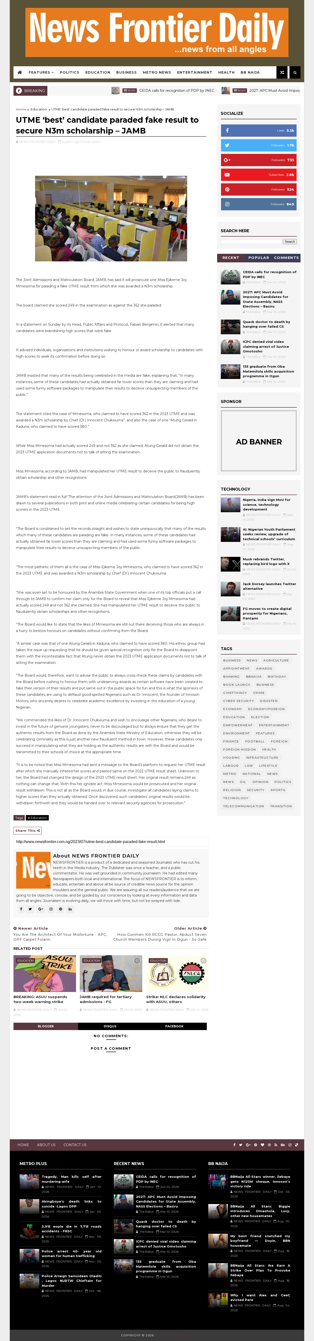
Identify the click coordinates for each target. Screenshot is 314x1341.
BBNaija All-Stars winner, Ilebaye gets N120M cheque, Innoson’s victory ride (260, 1181)
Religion (232, 790)
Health (226, 72)
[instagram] (290, 1145)
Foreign (279, 741)
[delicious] (296, 1145)
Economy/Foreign (266, 709)
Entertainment (194, 72)
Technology (236, 798)
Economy (232, 709)
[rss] (275, 1145)
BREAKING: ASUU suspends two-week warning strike (40, 999)
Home (21, 109)
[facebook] (234, 1145)
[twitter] (241, 1145)
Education (97, 72)
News (107, 90)
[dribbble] (269, 1145)
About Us (46, 1145)
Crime (259, 693)
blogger (46, 1026)
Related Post (28, 948)
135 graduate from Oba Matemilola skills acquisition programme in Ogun (268, 371)
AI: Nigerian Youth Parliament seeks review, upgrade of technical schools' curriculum (269, 534)
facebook (174, 1026)
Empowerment (238, 725)
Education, (92, 142)
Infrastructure (262, 757)
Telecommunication (243, 806)
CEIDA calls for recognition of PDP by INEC (152, 90)
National (252, 774)
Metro (229, 774)
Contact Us (75, 1145)
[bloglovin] (262, 1145)
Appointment (236, 668)
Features (39, 72)
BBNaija (254, 676)
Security (255, 790)
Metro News (157, 72)
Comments (286, 257)
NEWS (228, 782)
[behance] (283, 1145)
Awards (264, 668)
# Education (37, 818)
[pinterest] (255, 1145)
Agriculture (276, 660)
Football (255, 741)
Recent (231, 257)
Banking (231, 676)
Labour (231, 765)
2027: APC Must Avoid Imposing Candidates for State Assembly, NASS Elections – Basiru (166, 1201)
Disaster (269, 701)
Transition (281, 806)
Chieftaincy (235, 693)
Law (249, 765)
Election (260, 717)
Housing (231, 757)
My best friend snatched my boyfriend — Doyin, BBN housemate (260, 1240)
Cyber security (238, 701)
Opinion (260, 782)
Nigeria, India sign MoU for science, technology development (266, 504)
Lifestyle (268, 765)
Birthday (277, 676)
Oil (243, 782)
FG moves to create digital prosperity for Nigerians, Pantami (267, 613)
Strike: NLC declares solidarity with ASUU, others (176, 999)
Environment (236, 733)
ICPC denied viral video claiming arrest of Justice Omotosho (266, 346)
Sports (278, 790)
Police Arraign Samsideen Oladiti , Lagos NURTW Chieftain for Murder (72, 1280)
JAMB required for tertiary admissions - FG (106, 999)
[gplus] (248, 1145)
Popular (259, 257)
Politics (69, 72)
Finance (231, 741)
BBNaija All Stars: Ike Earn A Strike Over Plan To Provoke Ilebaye (260, 1270)
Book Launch (236, 684)
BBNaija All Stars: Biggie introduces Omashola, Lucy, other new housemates (260, 1211)
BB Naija (250, 72)
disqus (110, 1026)
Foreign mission (239, 749)
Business (126, 72)
